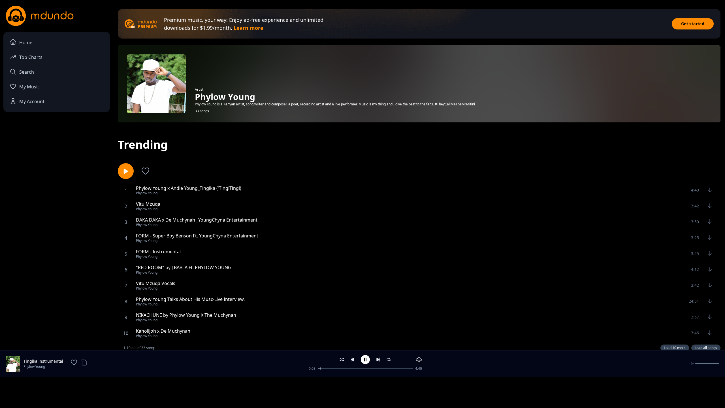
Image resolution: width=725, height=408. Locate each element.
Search (26, 72)
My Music (29, 87)
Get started (692, 23)
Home (25, 42)
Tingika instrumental (43, 361)
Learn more (248, 27)
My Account (31, 101)
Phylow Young (34, 366)
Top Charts (30, 57)
